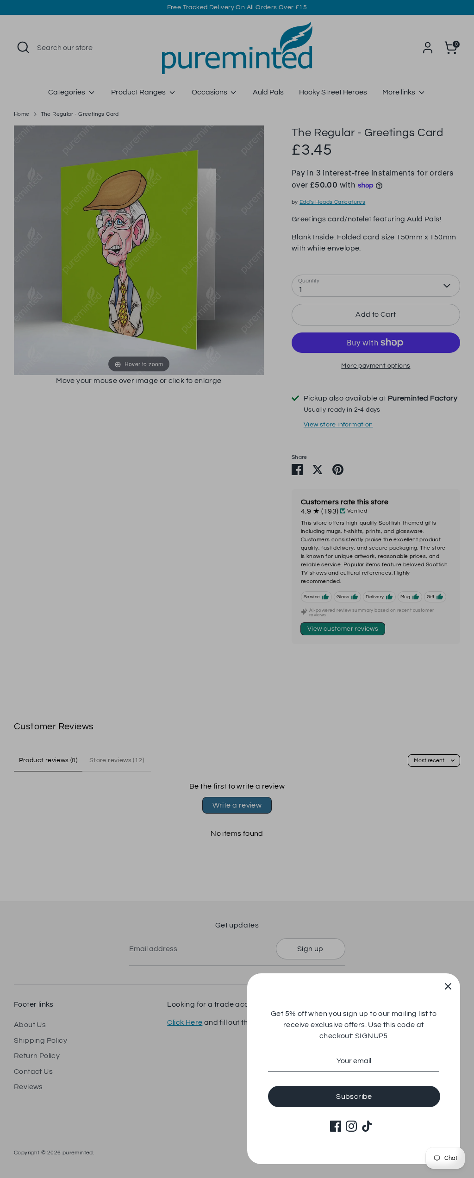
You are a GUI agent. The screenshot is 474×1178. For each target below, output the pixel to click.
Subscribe (354, 1096)
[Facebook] (335, 1126)
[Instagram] (351, 1126)
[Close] (448, 985)
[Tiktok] (367, 1126)
